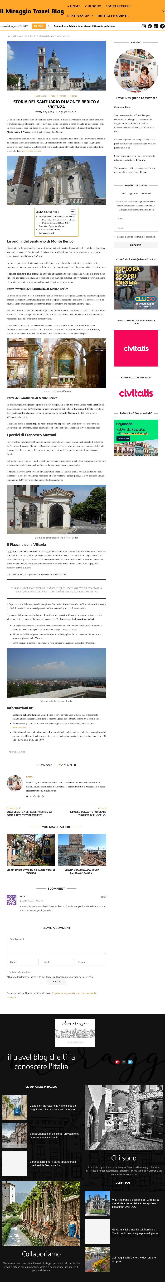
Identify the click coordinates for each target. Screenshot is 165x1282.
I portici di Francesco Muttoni (52, 226)
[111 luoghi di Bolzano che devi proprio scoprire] (97, 1259)
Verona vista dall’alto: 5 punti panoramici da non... (82, 871)
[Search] (163, 11)
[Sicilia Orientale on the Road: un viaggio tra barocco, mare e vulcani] (14, 1135)
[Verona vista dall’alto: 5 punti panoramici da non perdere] (82, 850)
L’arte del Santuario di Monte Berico (55, 223)
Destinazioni (79, 15)
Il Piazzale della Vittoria (49, 230)
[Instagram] (143, 26)
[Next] (51, 26)
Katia (51, 112)
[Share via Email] (75, 764)
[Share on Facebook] (65, 764)
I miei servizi (118, 6)
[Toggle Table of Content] (71, 212)
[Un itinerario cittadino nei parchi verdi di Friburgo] (31, 850)
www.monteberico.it (22, 727)
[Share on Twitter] (68, 764)
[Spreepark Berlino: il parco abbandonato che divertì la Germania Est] (14, 1163)
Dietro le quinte (113, 15)
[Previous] (48, 26)
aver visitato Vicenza (31, 151)
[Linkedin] (156, 26)
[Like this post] (61, 764)
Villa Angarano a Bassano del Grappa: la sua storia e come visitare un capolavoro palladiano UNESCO (135, 1203)
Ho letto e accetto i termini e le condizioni (136, 237)
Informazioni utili (46, 233)
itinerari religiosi (17, 752)
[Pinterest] (150, 26)
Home (9, 36)
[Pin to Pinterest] (71, 764)
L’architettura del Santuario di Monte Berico (58, 220)
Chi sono (93, 6)
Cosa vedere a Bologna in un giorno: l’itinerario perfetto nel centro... (90, 26)
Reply (103, 897)
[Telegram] (162, 26)
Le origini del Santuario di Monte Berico (57, 216)
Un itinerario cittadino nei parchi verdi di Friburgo (31, 871)
